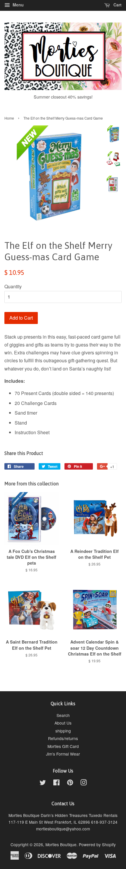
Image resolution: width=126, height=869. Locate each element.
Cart (117, 5)
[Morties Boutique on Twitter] (43, 783)
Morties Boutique (60, 844)
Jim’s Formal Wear (63, 754)
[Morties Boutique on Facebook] (56, 783)
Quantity (13, 286)
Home (9, 117)
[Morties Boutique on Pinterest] (70, 783)
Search (63, 715)
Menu (17, 5)
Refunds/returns (63, 738)
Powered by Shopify (97, 844)
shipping (63, 731)
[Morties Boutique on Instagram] (83, 783)
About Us (63, 723)
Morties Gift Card (63, 746)
